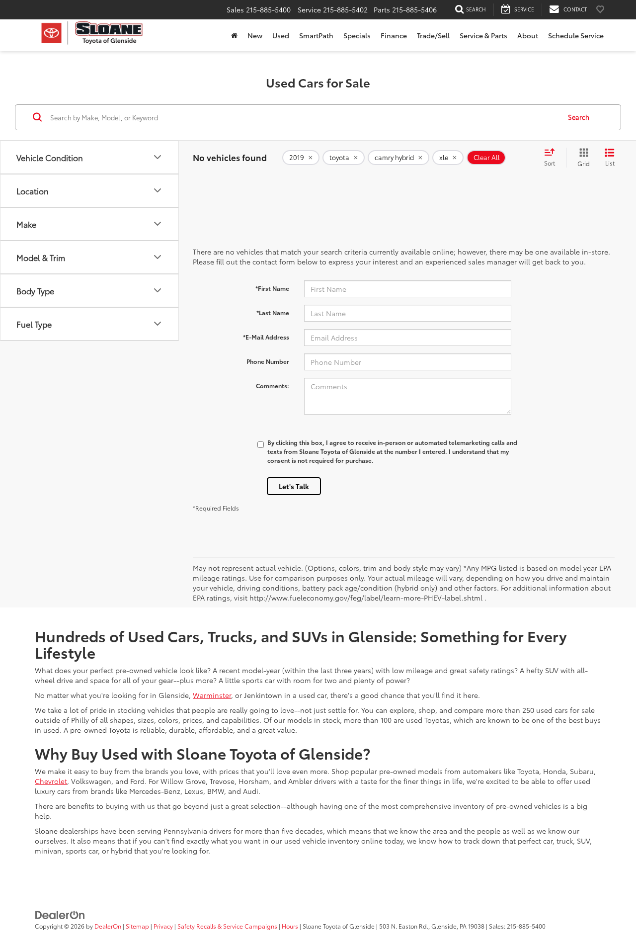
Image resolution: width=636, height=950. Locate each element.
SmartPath (316, 35)
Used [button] (280, 35)
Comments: (272, 385)
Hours (290, 926)
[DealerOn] (60, 914)
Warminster (212, 695)
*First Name (272, 288)
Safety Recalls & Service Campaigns (227, 926)
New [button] (254, 35)
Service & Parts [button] (483, 35)
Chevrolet (51, 781)
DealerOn (107, 926)
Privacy (163, 926)
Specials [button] (357, 35)
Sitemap (137, 926)
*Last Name (272, 312)
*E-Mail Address (266, 337)
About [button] (527, 35)
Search (578, 116)
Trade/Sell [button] (433, 35)
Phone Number (267, 361)
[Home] (234, 35)
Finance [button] (394, 35)
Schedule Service (576, 35)
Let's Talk (294, 486)
